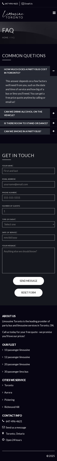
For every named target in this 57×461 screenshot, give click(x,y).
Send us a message (16, 427)
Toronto (8, 385)
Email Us (29, 3)
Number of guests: (11, 205)
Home (5, 37)
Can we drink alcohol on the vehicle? (23, 113)
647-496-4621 (11, 3)
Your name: (7, 165)
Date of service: (9, 232)
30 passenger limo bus (16, 371)
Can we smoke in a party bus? (22, 131)
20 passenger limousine (17, 364)
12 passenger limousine (17, 357)
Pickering (9, 399)
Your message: (9, 245)
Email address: (9, 179)
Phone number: (9, 192)
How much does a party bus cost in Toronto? (25, 71)
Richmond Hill (11, 407)
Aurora (8, 392)
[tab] (28, 71)
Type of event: (9, 219)
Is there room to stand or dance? (26, 123)
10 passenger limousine (17, 350)
